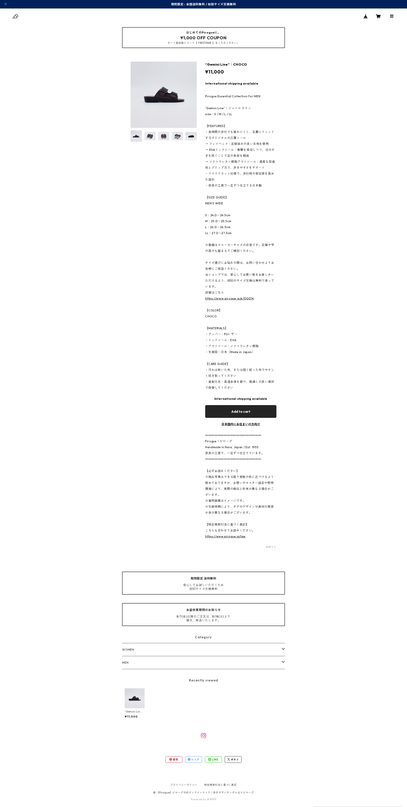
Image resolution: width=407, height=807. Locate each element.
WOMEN (128, 650)
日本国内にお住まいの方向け (241, 424)
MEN (125, 662)
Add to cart (240, 411)
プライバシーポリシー (183, 784)
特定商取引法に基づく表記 (220, 784)
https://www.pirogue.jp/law (225, 536)
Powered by (199, 799)
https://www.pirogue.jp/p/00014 (229, 298)
